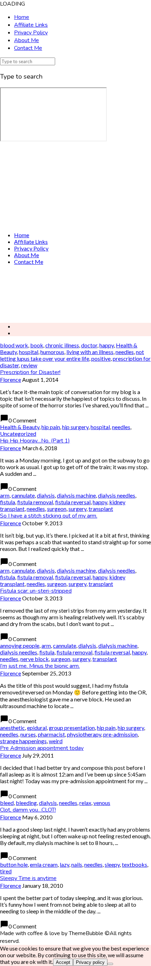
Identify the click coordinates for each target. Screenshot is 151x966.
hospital (28, 351)
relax (85, 802)
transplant (100, 508)
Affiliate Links (31, 25)
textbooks (134, 864)
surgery (77, 508)
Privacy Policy (31, 32)
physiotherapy (84, 734)
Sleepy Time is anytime (28, 878)
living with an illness (89, 351)
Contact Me (28, 48)
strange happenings (23, 741)
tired (6, 871)
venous (101, 802)
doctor (89, 345)
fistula (7, 502)
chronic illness (62, 345)
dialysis (46, 495)
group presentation (72, 727)
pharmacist (51, 734)
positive (101, 358)
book (36, 345)
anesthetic (12, 727)
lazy (64, 864)
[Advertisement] (75, 294)
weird (56, 741)
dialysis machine (76, 495)
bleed (7, 802)
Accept (63, 962)
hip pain (50, 427)
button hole (14, 864)
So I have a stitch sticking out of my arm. (48, 516)
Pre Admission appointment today (42, 748)
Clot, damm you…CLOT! (28, 810)
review (29, 365)
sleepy (112, 864)
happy (106, 345)
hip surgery (75, 427)
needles (125, 351)
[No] (110, 964)
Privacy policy (90, 962)
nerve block (34, 658)
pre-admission (120, 734)
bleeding (26, 802)
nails (76, 864)
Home (21, 17)
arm (4, 495)
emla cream (44, 864)
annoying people (19, 645)
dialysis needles (116, 495)
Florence (10, 379)
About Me (26, 40)
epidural (37, 727)
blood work (14, 345)
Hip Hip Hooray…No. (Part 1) (35, 441)
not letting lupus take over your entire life (72, 355)
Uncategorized (18, 433)
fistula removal (35, 502)
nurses (28, 734)
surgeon (56, 508)
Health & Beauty (19, 427)
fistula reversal (73, 502)
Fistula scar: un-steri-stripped (36, 591)
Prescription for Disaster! (30, 372)
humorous (52, 351)
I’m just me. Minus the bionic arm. (40, 666)
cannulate (23, 495)
